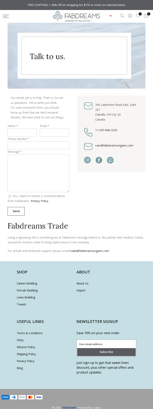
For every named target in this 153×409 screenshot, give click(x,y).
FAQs (20, 340)
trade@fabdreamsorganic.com (89, 251)
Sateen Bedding (27, 283)
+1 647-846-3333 (106, 130)
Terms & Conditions (30, 333)
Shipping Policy (26, 354)
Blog (20, 368)
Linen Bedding (26, 297)
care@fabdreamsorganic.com (114, 145)
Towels (21, 304)
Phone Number (17, 139)
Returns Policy (26, 347)
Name (12, 126)
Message (13, 151)
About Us (82, 283)
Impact (80, 290)
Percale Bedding (27, 290)
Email (44, 126)
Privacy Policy (39, 201)
